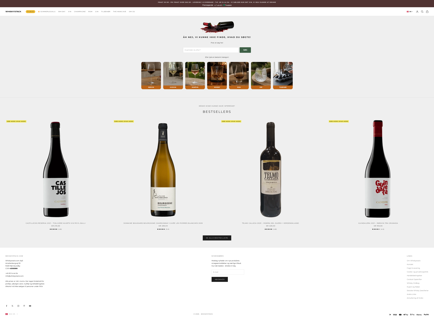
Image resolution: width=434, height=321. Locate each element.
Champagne (80, 11)
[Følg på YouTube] (30, 306)
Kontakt (410, 264)
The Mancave (119, 11)
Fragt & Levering (413, 268)
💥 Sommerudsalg (47, 11)
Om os (132, 11)
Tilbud (30, 11)
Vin (69, 11)
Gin (97, 11)
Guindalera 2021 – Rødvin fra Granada (378, 223)
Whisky (61, 11)
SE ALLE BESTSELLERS (217, 238)
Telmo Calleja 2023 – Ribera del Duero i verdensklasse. (271, 223)
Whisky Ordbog (413, 283)
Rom (90, 11)
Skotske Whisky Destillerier (418, 291)
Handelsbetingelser (414, 276)
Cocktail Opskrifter (414, 279)
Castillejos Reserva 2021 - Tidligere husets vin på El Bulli (56, 223)
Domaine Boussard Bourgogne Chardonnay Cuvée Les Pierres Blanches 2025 (163, 223)
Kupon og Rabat (413, 287)
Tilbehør (105, 11)
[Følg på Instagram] (18, 306)
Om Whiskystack (413, 261)
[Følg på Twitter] (12, 306)
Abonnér (220, 279)
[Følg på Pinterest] (24, 306)
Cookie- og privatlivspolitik (417, 272)
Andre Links (411, 294)
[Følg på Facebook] (6, 306)
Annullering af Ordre (415, 298)
